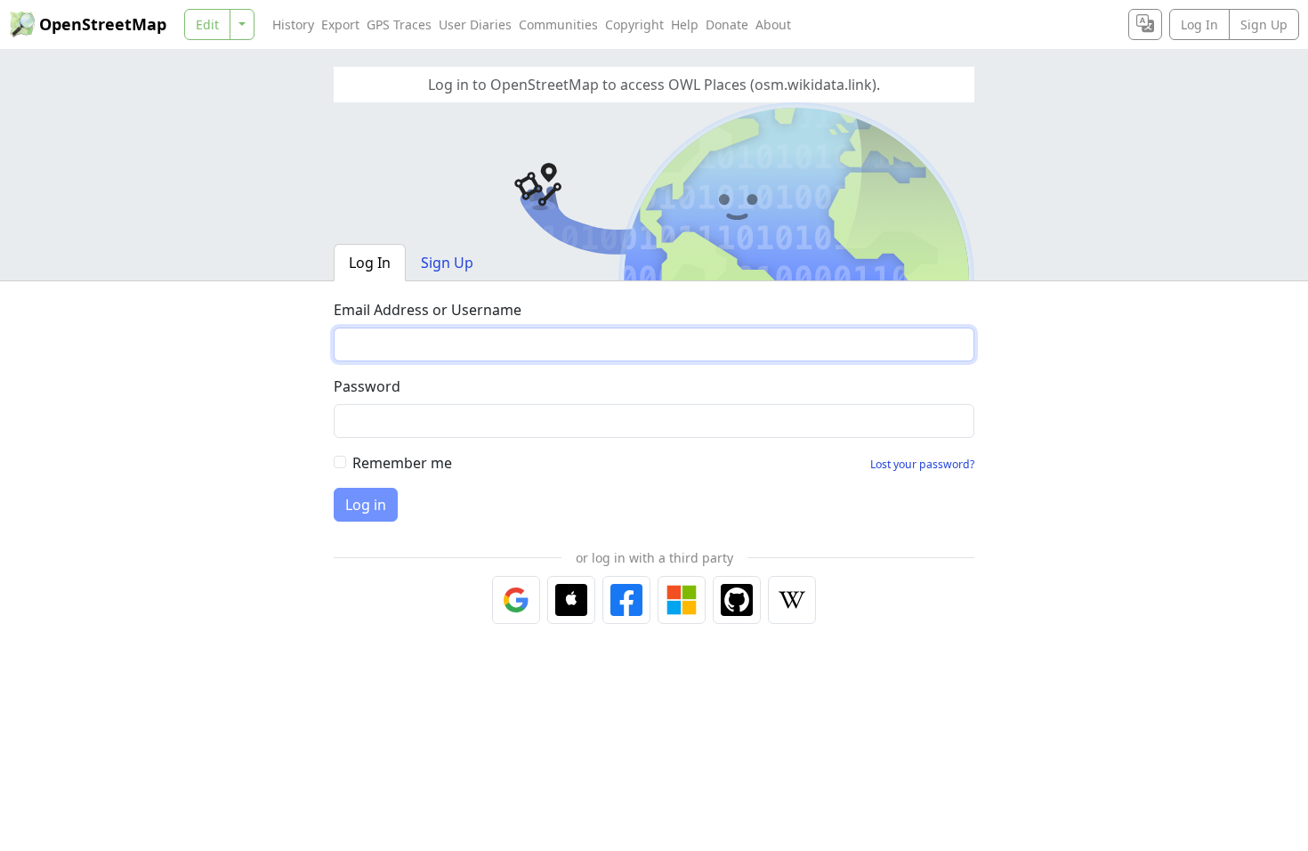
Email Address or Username (427, 310)
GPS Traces (399, 24)
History (293, 24)
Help (684, 24)
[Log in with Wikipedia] (792, 600)
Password (367, 386)
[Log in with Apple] (571, 600)
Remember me (402, 463)
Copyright (634, 24)
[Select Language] (1145, 24)
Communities (558, 24)
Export (340, 24)
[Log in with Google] (516, 600)
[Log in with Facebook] (626, 600)
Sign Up (1264, 24)
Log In (1199, 24)
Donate (727, 24)
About (773, 24)
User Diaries (475, 24)
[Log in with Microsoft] (682, 600)
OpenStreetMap (102, 24)
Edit (207, 24)
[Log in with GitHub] (737, 600)
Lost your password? (922, 464)
